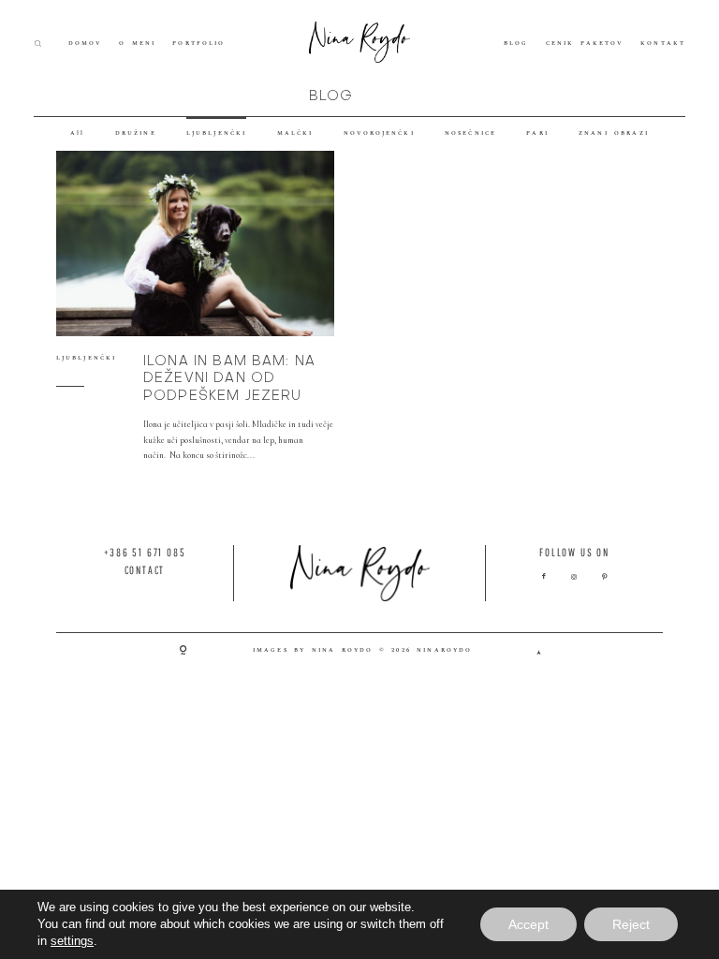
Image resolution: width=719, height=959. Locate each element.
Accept (528, 924)
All (77, 133)
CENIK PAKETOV (585, 43)
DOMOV (85, 43)
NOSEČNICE (470, 133)
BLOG (516, 43)
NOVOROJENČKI (379, 133)
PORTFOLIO (198, 43)
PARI (537, 133)
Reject (631, 924)
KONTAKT (662, 43)
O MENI (137, 43)
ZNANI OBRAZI (614, 133)
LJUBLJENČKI (216, 133)
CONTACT (145, 570)
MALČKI (295, 133)
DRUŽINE (135, 133)
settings (72, 941)
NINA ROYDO (342, 650)
